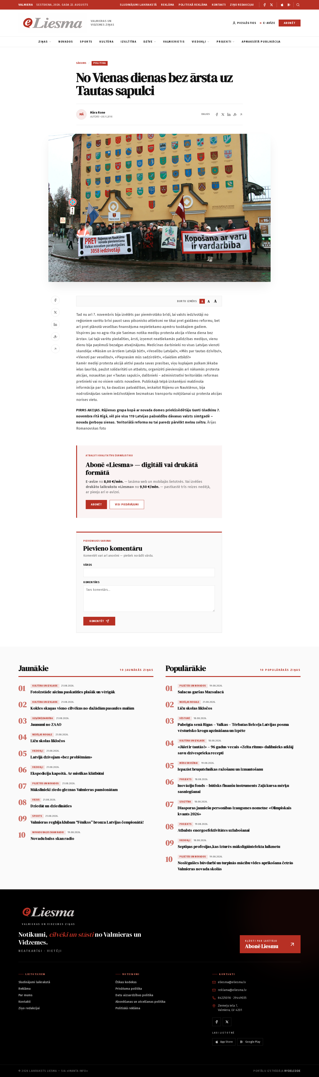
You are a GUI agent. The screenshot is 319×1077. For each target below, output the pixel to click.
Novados (65, 41)
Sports (86, 41)
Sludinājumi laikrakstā (138, 4)
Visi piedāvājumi (127, 504)
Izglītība (128, 41)
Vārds (87, 564)
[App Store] (282, 4)
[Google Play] (289, 4)
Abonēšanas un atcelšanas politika (140, 1002)
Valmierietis (174, 41)
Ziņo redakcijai (242, 4)
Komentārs (91, 582)
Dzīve (148, 41)
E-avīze (269, 23)
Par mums (25, 995)
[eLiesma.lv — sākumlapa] (52, 23)
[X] (271, 4)
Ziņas (43, 41)
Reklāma (167, 4)
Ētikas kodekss (125, 982)
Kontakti (219, 4)
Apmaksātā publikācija (261, 41)
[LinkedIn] (229, 114)
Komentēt (96, 621)
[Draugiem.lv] (235, 114)
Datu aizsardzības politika (134, 995)
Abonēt (289, 23)
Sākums (81, 63)
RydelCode (292, 1070)
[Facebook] (264, 4)
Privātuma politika (128, 989)
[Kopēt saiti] (241, 114)
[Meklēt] (297, 4)
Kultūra (106, 41)
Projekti (224, 41)
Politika (99, 63)
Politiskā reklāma (193, 4)
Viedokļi (199, 41)
